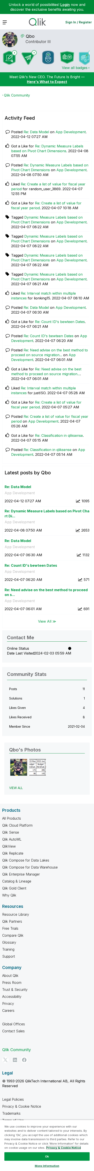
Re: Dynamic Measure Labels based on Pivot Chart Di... (47, 513)
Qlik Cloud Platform (17, 825)
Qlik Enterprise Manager (21, 874)
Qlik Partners (12, 921)
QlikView (9, 846)
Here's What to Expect (47, 81)
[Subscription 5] (10, 57)
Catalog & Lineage (16, 881)
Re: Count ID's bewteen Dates (60, 322)
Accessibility (11, 996)
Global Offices (13, 1024)
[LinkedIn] (15, 1060)
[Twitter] (5, 1060)
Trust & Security (15, 989)
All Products (11, 818)
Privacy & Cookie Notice (21, 1106)
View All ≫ (47, 621)
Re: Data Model (36, 132)
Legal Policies (13, 1099)
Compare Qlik (12, 935)
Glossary (9, 942)
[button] (18, 767)
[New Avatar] (86, 57)
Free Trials (10, 928)
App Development (71, 132)
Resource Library (15, 914)
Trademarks (11, 1113)
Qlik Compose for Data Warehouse (30, 867)
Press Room (11, 982)
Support (8, 956)
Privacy (8, 1003)
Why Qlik (9, 895)
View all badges (74, 68)
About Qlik (10, 975)
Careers (8, 1010)
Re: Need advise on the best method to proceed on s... (46, 592)
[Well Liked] (48, 57)
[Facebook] (24, 1060)
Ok (47, 1156)
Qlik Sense (10, 832)
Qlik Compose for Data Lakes (25, 860)
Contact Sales (13, 1031)
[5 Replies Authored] (29, 57)
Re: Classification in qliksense (59, 435)
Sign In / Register (78, 22)
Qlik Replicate (12, 853)
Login (65, 4)
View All (16, 788)
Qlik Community (17, 95)
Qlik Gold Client (14, 888)
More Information (47, 1166)
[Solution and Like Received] (67, 57)
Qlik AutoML (11, 839)
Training (8, 949)
